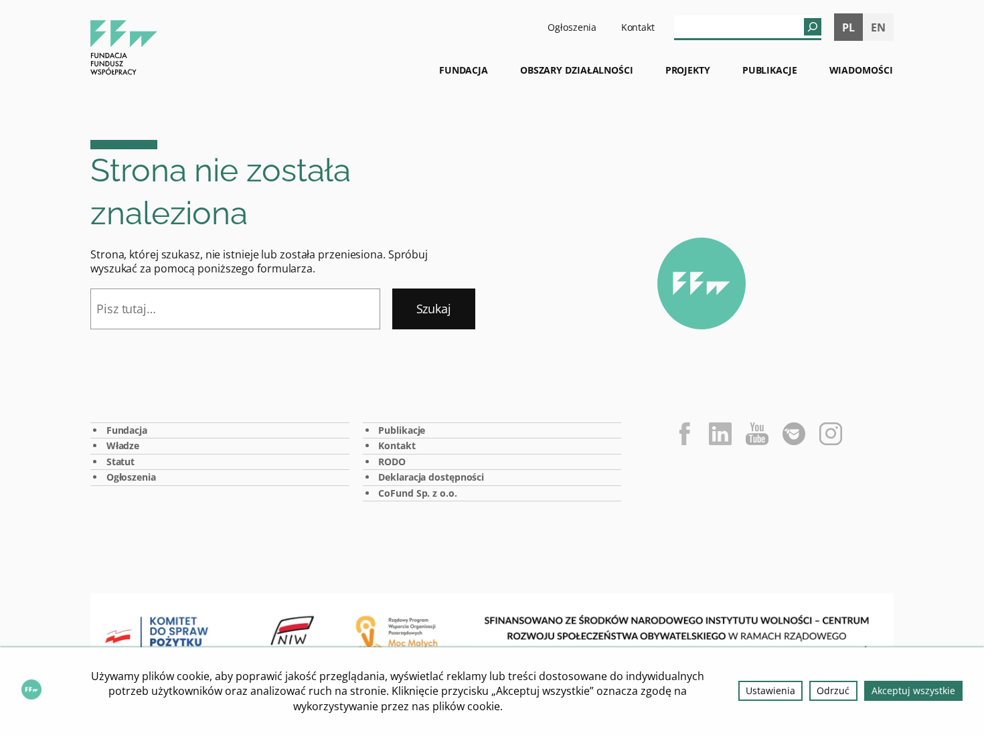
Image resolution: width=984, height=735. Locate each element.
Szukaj (433, 309)
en (878, 27)
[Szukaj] (812, 26)
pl (848, 27)
